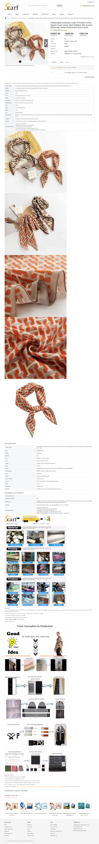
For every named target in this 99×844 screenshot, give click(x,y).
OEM (75, 41)
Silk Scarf (6, 831)
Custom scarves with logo (40, 813)
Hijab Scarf (26, 14)
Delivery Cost (30, 835)
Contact (62, 14)
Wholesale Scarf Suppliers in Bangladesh (69, 814)
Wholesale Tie (53, 835)
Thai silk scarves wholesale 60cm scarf (55, 814)
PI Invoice (70, 14)
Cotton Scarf (45, 14)
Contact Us (29, 826)
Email (61, 62)
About (17, 14)
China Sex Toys (54, 826)
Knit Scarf (6, 835)
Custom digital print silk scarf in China (84, 814)
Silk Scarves (14, 18)
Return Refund (30, 833)
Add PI (67, 62)
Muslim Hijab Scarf (8, 829)
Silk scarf (35, 14)
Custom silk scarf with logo (26, 813)
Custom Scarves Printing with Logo (12, 814)
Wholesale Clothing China (56, 831)
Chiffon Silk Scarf (8, 833)
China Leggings (53, 824)
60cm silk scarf (22, 18)
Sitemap (29, 831)
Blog (28, 829)
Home (9, 14)
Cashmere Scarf (8, 826)
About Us (29, 824)
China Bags (53, 829)
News (54, 14)
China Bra (52, 833)
